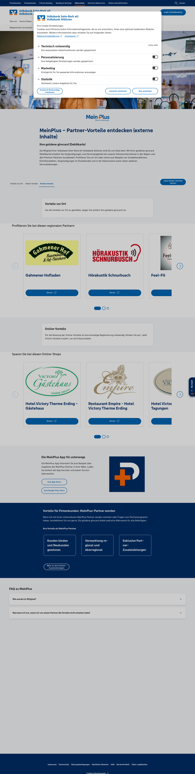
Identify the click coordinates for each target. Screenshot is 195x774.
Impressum (70, 36)
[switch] (155, 57)
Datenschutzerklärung (48, 36)
